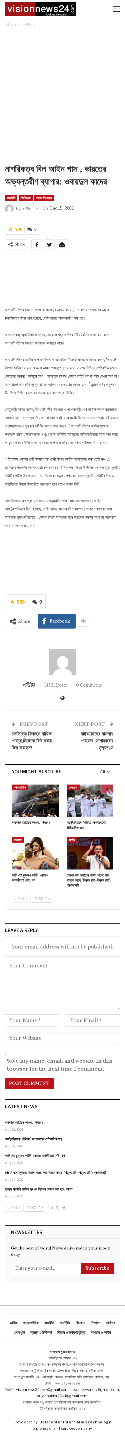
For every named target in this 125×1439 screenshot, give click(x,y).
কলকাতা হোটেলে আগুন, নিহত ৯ (24, 1122)
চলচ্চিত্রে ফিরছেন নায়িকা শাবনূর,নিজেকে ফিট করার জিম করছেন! (32, 740)
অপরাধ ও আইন (101, 1332)
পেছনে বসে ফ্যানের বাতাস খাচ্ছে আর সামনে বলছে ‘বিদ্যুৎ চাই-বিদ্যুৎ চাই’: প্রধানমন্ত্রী (55, 1172)
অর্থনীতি (65, 1322)
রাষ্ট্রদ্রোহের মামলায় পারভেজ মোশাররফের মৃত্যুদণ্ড (97, 740)
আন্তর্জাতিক (20, 787)
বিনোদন (18, 840)
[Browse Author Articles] (62, 662)
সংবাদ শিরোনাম (44, 198)
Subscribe (97, 1268)
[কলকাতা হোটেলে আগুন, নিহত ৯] (35, 801)
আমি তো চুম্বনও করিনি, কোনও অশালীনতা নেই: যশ (35, 1155)
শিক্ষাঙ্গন (95, 1322)
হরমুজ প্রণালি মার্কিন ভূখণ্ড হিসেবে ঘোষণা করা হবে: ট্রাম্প (38, 1189)
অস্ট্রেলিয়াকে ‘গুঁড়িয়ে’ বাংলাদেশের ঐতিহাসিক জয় (33, 1139)
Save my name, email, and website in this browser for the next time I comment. (59, 1065)
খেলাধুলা (73, 787)
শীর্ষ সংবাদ (26, 198)
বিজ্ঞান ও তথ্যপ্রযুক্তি (71, 1332)
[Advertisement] (62, 94)
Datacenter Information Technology (75, 1422)
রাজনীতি (11, 198)
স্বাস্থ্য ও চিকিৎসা (41, 1332)
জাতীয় (72, 840)
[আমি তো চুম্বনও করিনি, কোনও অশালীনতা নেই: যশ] (35, 853)
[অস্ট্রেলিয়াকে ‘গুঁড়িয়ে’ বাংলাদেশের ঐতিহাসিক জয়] (90, 801)
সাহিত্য (110, 1322)
